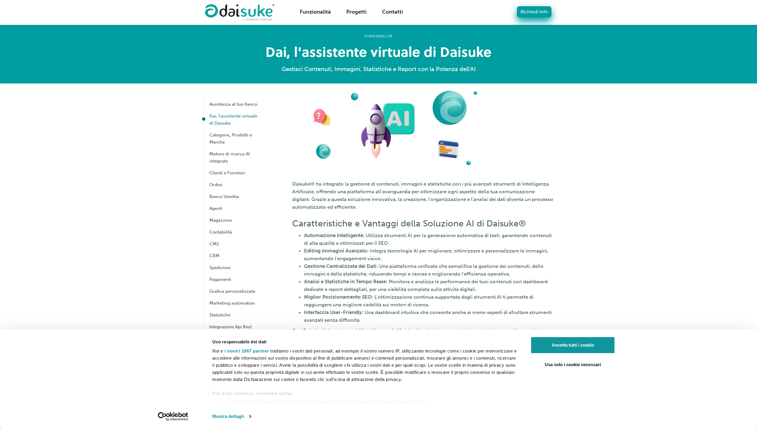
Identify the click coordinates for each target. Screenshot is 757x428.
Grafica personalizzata (232, 291)
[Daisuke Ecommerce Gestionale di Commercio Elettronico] (239, 12)
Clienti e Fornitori (227, 173)
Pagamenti (220, 279)
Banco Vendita (224, 196)
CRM (214, 255)
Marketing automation (232, 303)
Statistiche (219, 315)
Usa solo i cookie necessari (573, 364)
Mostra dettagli (228, 416)
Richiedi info (534, 12)
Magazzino (220, 220)
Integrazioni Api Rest (230, 326)
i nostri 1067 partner (246, 350)
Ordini (215, 184)
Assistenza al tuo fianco (233, 104)
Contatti (392, 12)
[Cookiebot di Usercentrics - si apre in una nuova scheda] (173, 416)
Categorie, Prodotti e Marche (230, 138)
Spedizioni (220, 267)
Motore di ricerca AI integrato (229, 157)
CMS (214, 244)
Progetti (356, 12)
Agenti (215, 208)
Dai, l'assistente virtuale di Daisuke (233, 119)
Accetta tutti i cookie (573, 344)
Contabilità (220, 232)
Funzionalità (315, 12)
